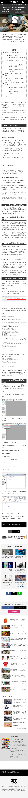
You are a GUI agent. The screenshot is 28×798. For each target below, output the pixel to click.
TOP (2, 4)
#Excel (17, 11)
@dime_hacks (14, 611)
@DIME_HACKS (21, 607)
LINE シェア (19, 593)
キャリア (11, 4)
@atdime (8, 607)
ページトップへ (14, 767)
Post (14, 593)
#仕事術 (22, 11)
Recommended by (16, 586)
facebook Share (8, 593)
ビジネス (6, 4)
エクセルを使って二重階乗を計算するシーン (14, 525)
